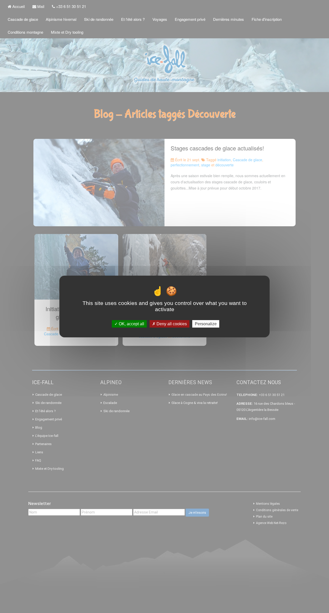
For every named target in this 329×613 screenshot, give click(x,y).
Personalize (206, 324)
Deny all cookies (171, 324)
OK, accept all (131, 324)
